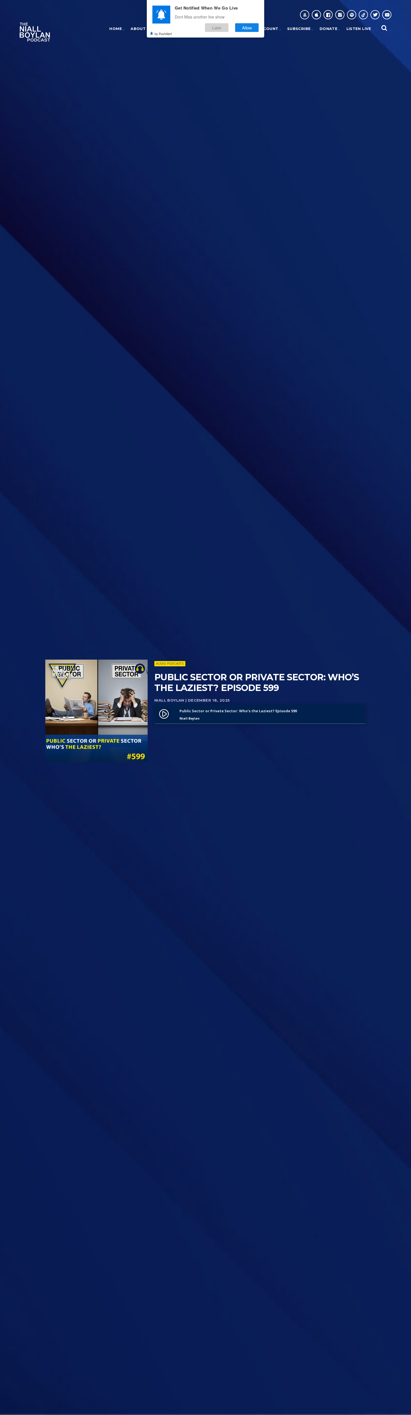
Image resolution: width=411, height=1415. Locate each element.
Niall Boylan (169, 700)
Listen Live (358, 28)
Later (216, 28)
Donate (328, 28)
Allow (247, 28)
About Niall (145, 28)
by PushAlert (163, 33)
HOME (115, 28)
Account (268, 28)
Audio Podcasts (169, 663)
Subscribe (299, 28)
